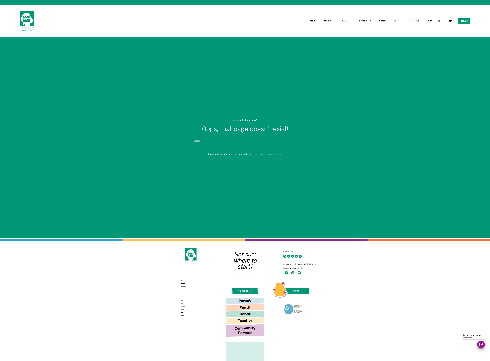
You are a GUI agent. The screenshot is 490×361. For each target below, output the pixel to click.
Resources (398, 21)
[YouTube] (296, 256)
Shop (430, 21)
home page (276, 154)
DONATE (296, 291)
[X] (292, 256)
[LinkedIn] (300, 256)
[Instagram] (284, 256)
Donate (464, 21)
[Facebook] (288, 256)
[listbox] (440, 21)
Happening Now (365, 21)
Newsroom (382, 21)
